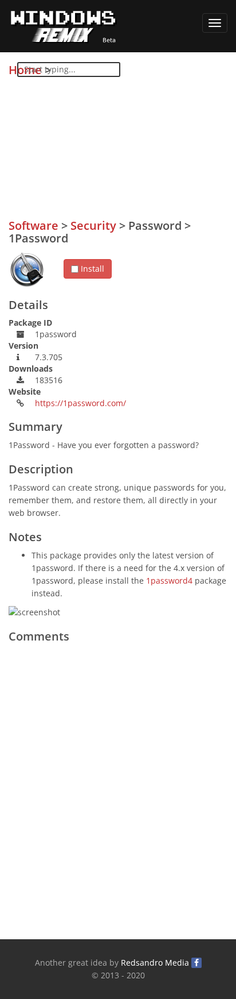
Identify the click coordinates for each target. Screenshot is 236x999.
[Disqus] (118, 792)
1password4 (169, 580)
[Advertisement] (141, 144)
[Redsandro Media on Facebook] (196, 963)
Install (91, 268)
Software (33, 225)
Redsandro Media (155, 962)
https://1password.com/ (80, 403)
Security (93, 225)
